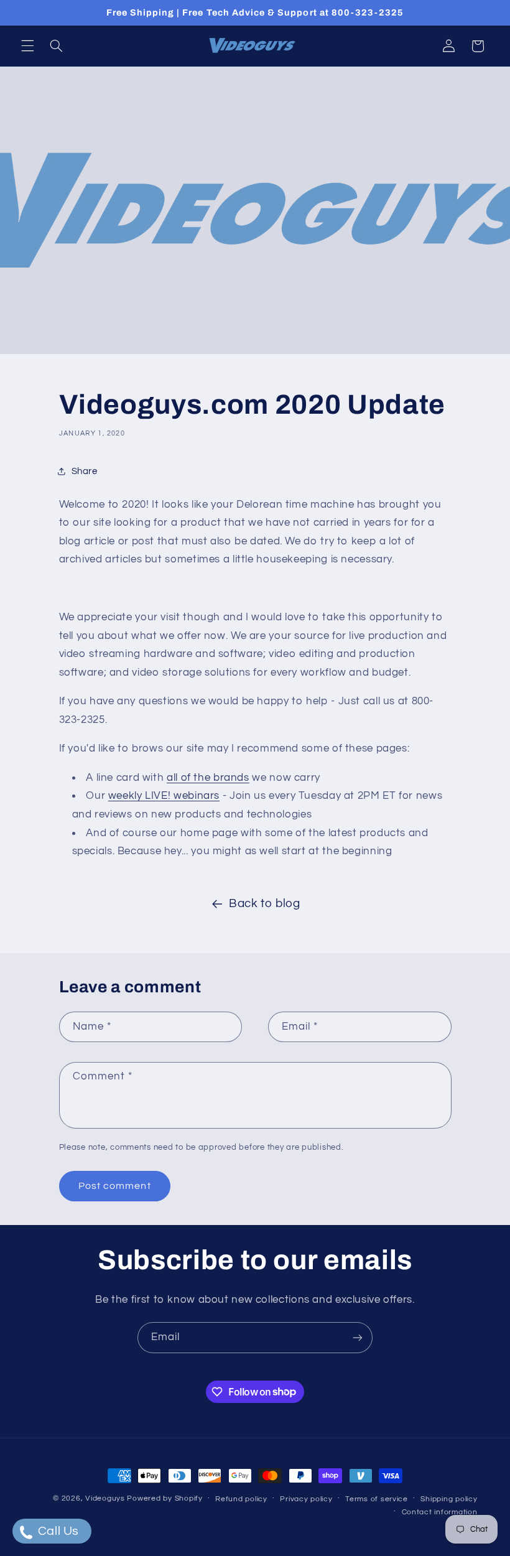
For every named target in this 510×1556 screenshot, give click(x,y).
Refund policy (241, 1499)
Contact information (440, 1512)
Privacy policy (306, 1499)
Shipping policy (448, 1499)
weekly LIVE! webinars (164, 795)
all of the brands (208, 777)
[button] (27, 46)
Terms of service (376, 1499)
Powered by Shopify (164, 1498)
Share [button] (85, 471)
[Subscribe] (357, 1337)
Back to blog (264, 904)
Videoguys (105, 1498)
